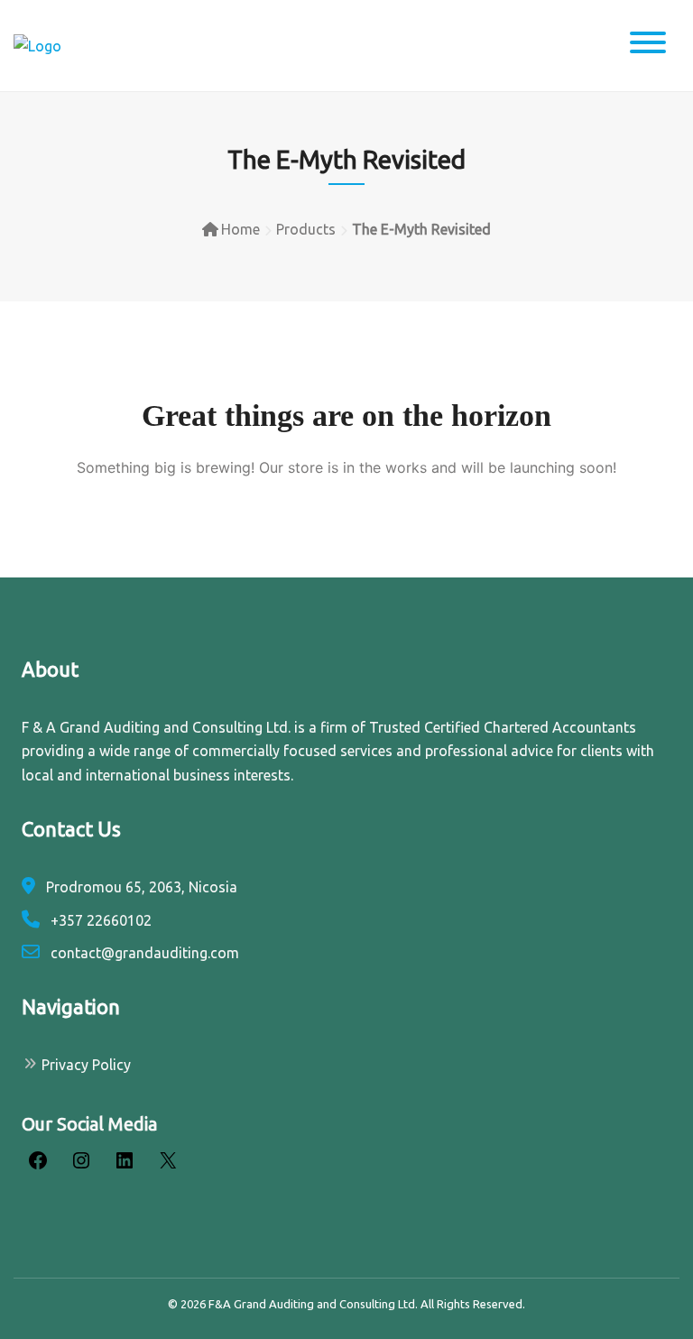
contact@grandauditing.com (143, 953)
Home (240, 229)
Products (306, 229)
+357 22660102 (99, 920)
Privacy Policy (86, 1065)
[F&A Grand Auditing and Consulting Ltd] (37, 45)
